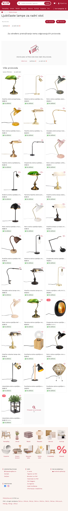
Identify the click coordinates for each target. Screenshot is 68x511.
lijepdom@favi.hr (11, 471)
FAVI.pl (31, 501)
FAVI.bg (5, 503)
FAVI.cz (20, 501)
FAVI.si (15, 503)
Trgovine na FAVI (32, 474)
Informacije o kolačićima (34, 488)
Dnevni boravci (17, 457)
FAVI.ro (36, 501)
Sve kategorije (59, 8)
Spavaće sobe (28, 457)
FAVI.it (47, 501)
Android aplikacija (59, 471)
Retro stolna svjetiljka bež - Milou (12, 322)
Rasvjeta (23, 8)
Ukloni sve (24, 61)
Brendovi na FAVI (32, 476)
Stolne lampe (13, 12)
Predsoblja (50, 456)
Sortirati (51, 21)
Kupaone (43, 8)
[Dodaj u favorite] (42, 140)
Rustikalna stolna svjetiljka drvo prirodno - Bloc (39, 354)
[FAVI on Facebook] (5, 486)
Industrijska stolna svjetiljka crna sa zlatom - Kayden (18, 386)
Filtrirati (61, 21)
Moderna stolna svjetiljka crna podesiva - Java (16, 195)
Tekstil (17, 8)
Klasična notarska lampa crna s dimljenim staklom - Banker (43, 290)
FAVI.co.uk (59, 501)
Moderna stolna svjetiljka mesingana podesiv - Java (40, 99)
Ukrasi (12, 8)
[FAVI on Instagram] (8, 486)
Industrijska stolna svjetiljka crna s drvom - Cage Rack (19, 418)
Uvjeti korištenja (32, 486)
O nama (29, 471)
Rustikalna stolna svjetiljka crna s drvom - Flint (39, 386)
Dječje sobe (39, 457)
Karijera (6, 476)
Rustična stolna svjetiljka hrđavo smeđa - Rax (16, 258)
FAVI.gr (10, 503)
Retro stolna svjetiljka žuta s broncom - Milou (16, 131)
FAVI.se (52, 501)
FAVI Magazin (31, 481)
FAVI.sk (26, 501)
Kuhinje (36, 8)
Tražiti (47, 3)
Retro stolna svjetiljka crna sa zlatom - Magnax (17, 226)
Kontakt (6, 474)
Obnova (30, 8)
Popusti (61, 456)
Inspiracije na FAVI (32, 478)
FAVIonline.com (7, 498)
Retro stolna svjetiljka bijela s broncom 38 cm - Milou (41, 226)
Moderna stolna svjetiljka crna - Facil (35, 258)
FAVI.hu (42, 501)
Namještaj (5, 8)
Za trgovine (30, 483)
